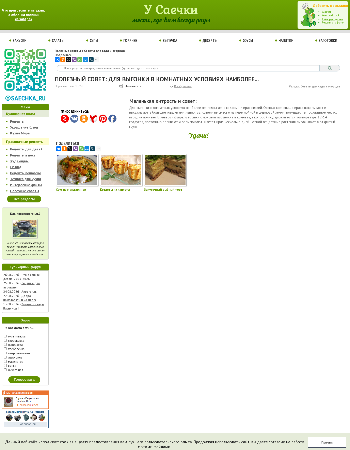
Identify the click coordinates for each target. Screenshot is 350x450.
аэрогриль (14, 357)
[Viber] (74, 59)
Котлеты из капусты (115, 189)
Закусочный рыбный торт (163, 189)
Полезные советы (24, 190)
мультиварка (16, 336)
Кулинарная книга (20, 113)
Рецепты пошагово (25, 173)
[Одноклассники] (62, 59)
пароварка (15, 345)
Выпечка (170, 40)
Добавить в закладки (330, 5)
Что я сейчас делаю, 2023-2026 (21, 277)
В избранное (183, 86)
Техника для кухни (25, 179)
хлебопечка (16, 349)
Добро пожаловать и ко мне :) (19, 298)
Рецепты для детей (26, 149)
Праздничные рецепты (24, 141)
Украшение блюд (24, 127)
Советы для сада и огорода (104, 51)
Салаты (58, 40)
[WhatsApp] (79, 59)
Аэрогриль (29, 292)
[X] (68, 59)
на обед (12, 14)
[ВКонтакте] (57, 59)
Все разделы (24, 199)
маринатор (15, 362)
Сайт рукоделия (332, 19)
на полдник (30, 14)
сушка (11, 366)
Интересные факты (26, 184)
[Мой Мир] (85, 59)
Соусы (248, 40)
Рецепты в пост (22, 155)
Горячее (130, 40)
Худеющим (19, 161)
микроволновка (18, 353)
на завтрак (23, 19)
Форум (326, 12)
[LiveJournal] (91, 59)
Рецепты (17, 121)
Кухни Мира (20, 133)
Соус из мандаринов (71, 189)
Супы (94, 40)
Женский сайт (331, 15)
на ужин (37, 10)
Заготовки (328, 40)
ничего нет (15, 370)
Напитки (286, 40)
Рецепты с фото (333, 22)
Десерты (210, 40)
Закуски (20, 40)
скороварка (15, 340)
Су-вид (15, 167)
